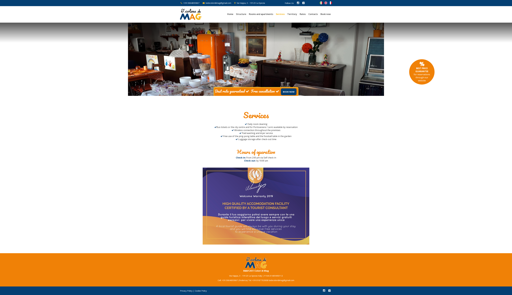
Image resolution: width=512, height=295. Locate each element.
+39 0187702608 (260, 280)
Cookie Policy (201, 290)
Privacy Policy (186, 290)
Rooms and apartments (261, 14)
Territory (292, 14)
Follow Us (289, 3)
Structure (241, 14)
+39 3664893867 (190, 3)
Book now (326, 14)
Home (230, 14)
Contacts (313, 14)
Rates (303, 14)
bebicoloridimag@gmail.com (218, 3)
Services (280, 14)
